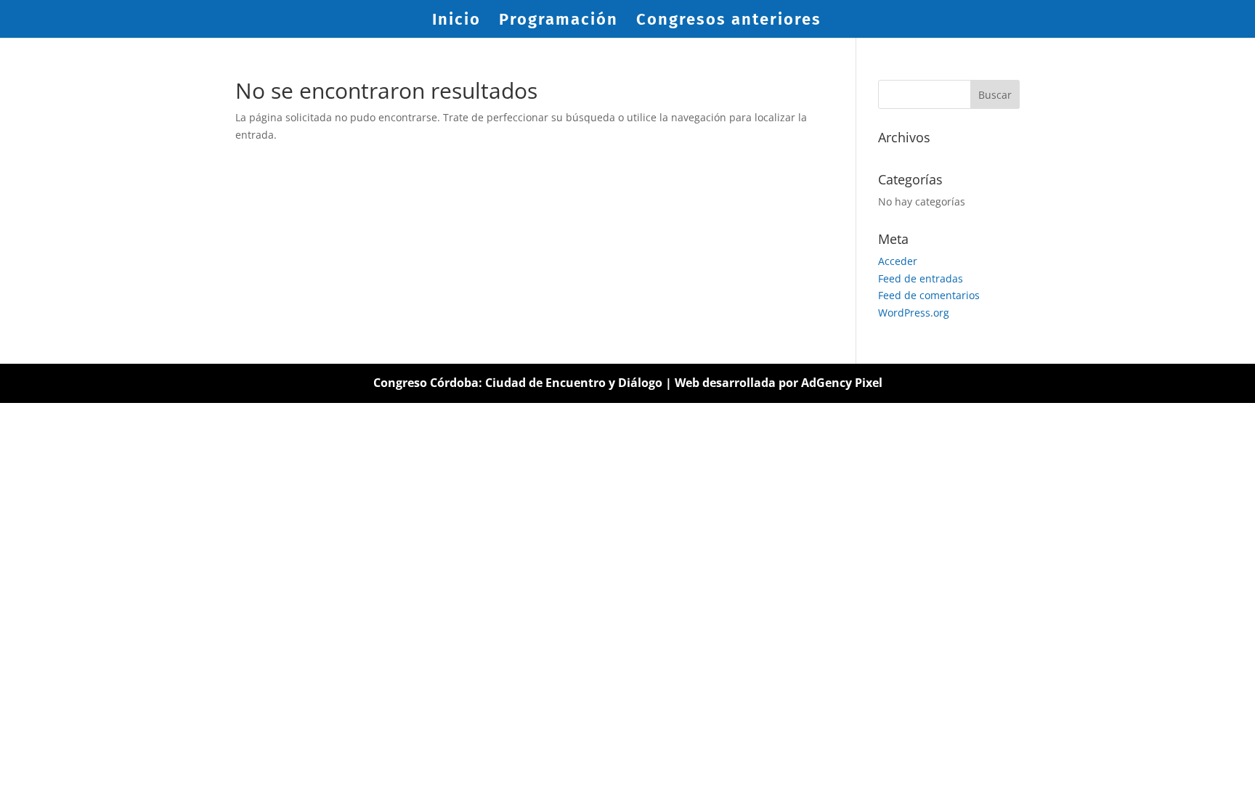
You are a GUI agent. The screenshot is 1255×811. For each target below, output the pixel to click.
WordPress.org (913, 312)
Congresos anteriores (728, 22)
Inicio (456, 22)
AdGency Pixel (841, 383)
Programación (558, 22)
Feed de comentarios (929, 295)
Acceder (897, 261)
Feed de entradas (920, 278)
